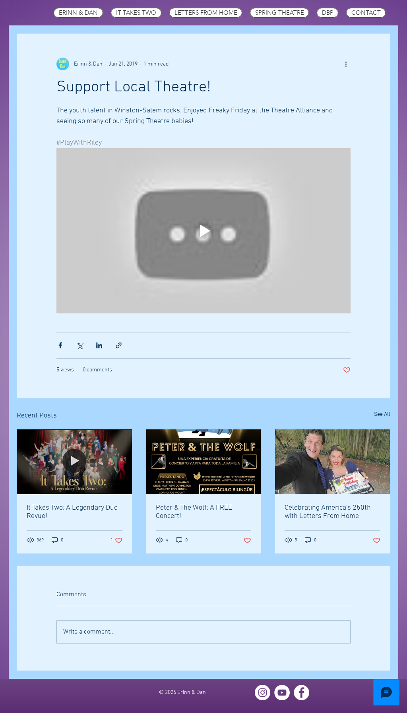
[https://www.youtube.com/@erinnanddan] (282, 692)
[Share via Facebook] (60, 345)
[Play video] (203, 230)
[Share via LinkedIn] (99, 345)
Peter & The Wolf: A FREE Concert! (194, 512)
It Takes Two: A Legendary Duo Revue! (72, 512)
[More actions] (346, 64)
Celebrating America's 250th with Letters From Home (328, 512)
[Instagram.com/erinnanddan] (262, 692)
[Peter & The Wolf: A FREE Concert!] (203, 461)
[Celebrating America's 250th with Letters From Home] (332, 461)
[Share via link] (118, 345)
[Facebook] (301, 692)
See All (382, 414)
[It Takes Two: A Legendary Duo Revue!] (74, 461)
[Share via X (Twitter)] (79, 345)
